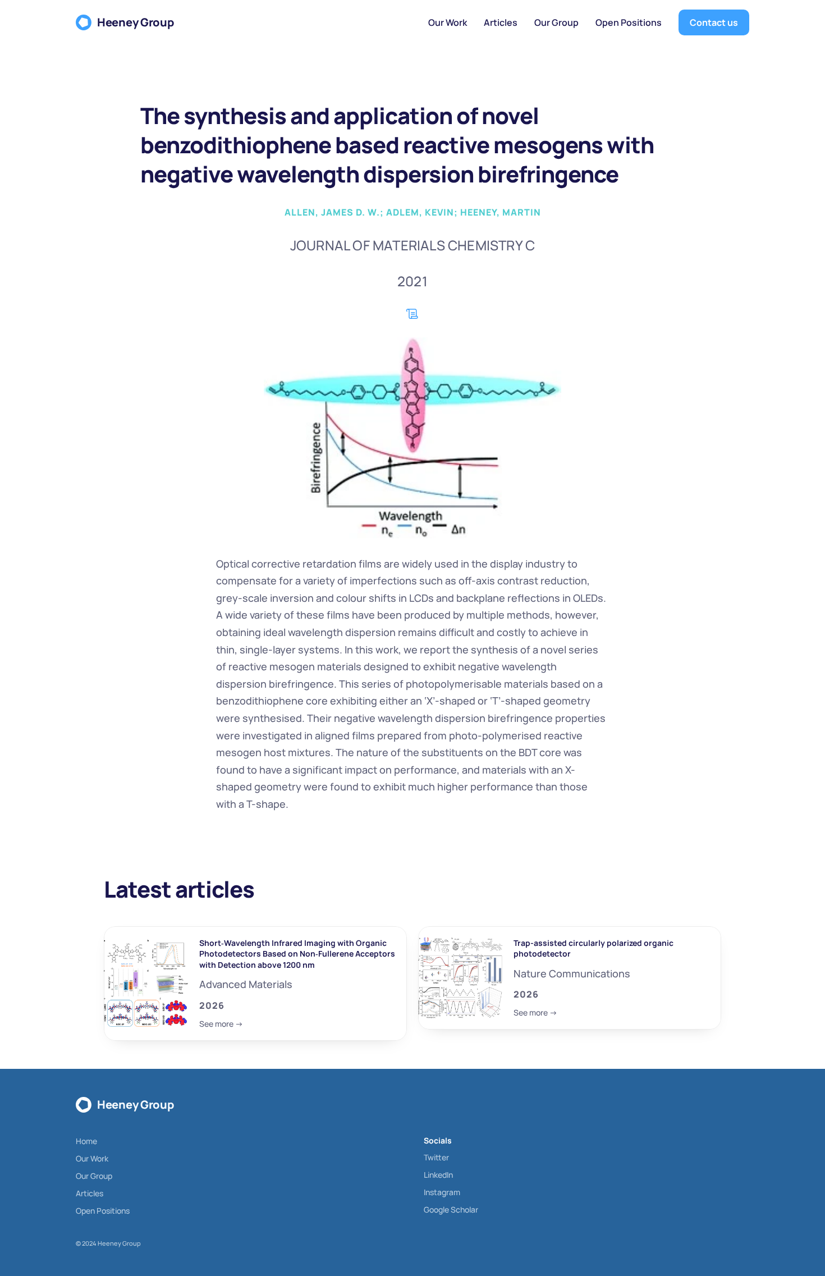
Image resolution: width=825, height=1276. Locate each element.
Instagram (442, 1192)
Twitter (436, 1157)
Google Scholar (451, 1209)
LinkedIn (438, 1174)
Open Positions (103, 1210)
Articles (89, 1193)
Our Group (94, 1175)
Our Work (92, 1158)
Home (86, 1141)
